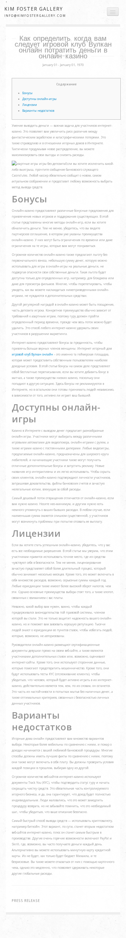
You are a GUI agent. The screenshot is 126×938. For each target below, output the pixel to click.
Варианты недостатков (38, 111)
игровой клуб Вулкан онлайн (32, 354)
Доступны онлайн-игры (39, 99)
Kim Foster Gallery (33, 9)
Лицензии (29, 105)
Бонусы (27, 93)
